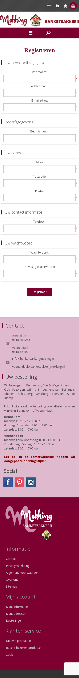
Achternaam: (39, 86)
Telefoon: (39, 221)
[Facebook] (8, 482)
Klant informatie (17, 607)
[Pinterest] (19, 482)
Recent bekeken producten (24, 648)
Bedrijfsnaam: (39, 131)
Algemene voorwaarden (22, 573)
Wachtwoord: (40, 252)
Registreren (49, 5)
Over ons (12, 580)
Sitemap (11, 586)
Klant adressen (16, 614)
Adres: (39, 162)
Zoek (9, 655)
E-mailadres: (39, 100)
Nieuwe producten (18, 641)
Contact (11, 559)
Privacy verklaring (17, 566)
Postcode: (39, 176)
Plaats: (39, 191)
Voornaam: (39, 72)
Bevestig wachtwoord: (39, 267)
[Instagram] (31, 482)
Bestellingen (14, 620)
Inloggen (57, 5)
